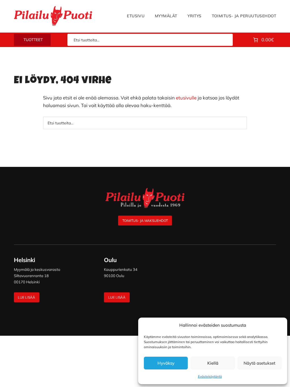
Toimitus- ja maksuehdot (145, 220)
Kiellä (212, 363)
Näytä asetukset (259, 363)
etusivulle (186, 98)
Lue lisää (26, 297)
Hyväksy (165, 363)
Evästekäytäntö (210, 376)
